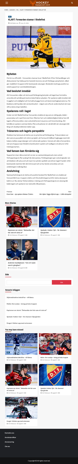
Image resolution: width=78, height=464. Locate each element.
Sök (7, 274)
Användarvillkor (10, 437)
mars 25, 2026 (25, 23)
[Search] (72, 3)
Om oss (7, 446)
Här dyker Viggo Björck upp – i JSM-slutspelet (55, 193)
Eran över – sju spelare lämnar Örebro (20, 193)
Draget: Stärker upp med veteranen (19, 323)
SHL (10, 16)
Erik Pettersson (14, 23)
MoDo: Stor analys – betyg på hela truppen (22, 304)
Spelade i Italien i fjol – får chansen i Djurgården (23, 317)
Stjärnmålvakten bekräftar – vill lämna (20, 297)
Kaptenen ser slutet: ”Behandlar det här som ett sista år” (21, 231)
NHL (8, 352)
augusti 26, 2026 (23, 268)
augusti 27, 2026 (23, 235)
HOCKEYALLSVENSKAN (47, 352)
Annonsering (9, 442)
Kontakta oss (9, 433)
